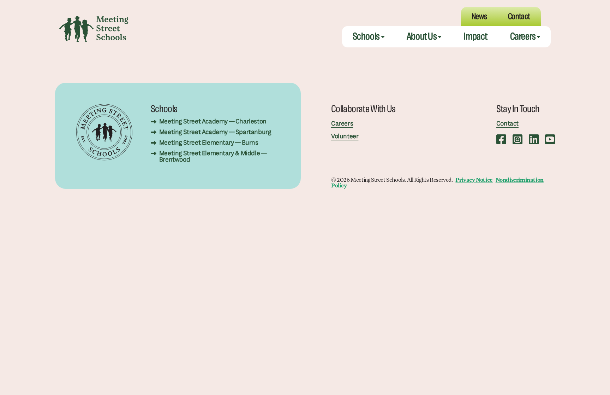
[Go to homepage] (93, 29)
